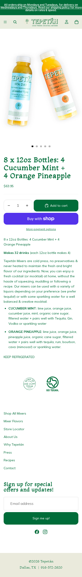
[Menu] (5, 22)
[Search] (15, 22)
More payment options (41, 229)
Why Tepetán (14, 444)
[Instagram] (45, 531)
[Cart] (77, 22)
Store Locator (14, 429)
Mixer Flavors (13, 421)
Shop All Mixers (15, 413)
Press (8, 452)
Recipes (9, 460)
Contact (9, 468)
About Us (11, 437)
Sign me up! (41, 518)
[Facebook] (37, 531)
